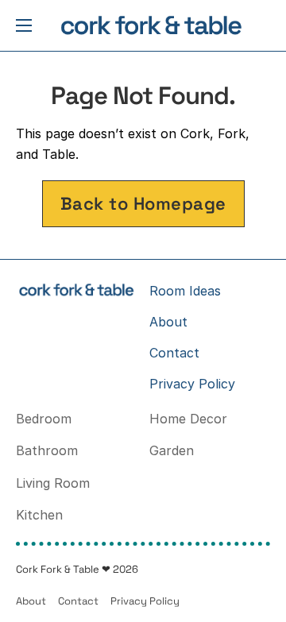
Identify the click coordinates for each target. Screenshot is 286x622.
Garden (171, 450)
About (168, 322)
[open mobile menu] (24, 25)
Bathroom (47, 450)
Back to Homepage (143, 203)
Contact (174, 353)
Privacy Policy (192, 384)
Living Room (53, 483)
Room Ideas (185, 291)
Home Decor (188, 419)
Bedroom (44, 419)
